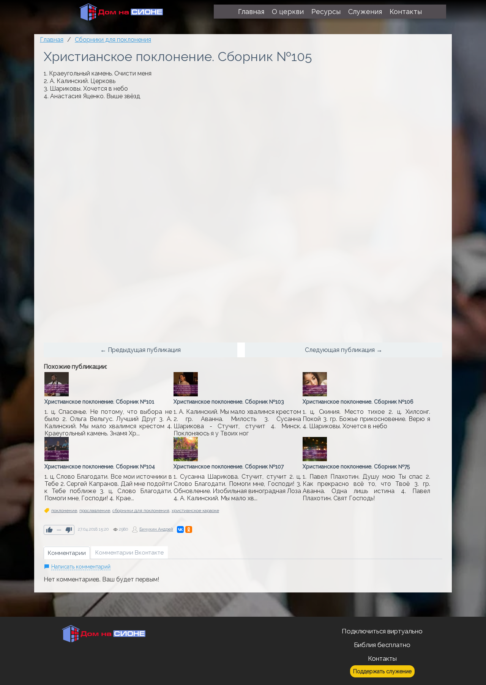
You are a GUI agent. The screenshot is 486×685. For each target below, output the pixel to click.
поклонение (64, 510)
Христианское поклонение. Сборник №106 (358, 402)
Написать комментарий (80, 567)
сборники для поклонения (140, 510)
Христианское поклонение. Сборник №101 (99, 402)
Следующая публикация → (343, 349)
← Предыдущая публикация (140, 349)
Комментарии (67, 553)
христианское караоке (195, 510)
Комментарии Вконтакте (129, 552)
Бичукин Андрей (156, 529)
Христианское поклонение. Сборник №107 (229, 466)
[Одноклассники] (188, 529)
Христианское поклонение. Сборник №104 (99, 466)
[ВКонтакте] (180, 529)
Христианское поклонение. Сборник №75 (356, 466)
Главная (51, 39)
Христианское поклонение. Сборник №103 (229, 402)
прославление (94, 510)
